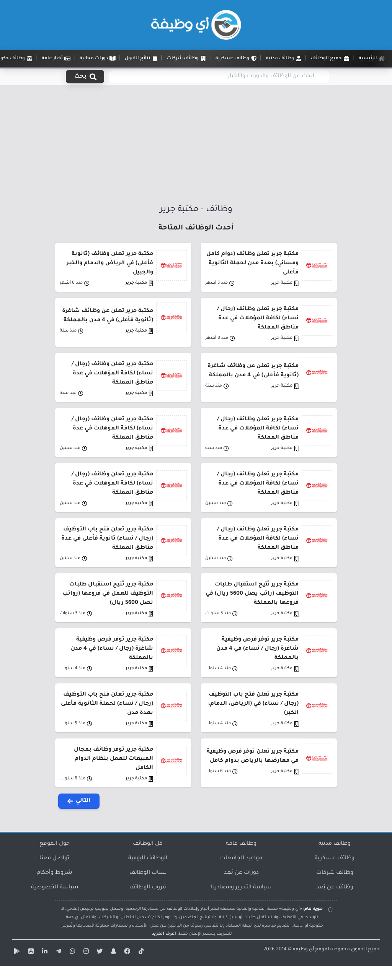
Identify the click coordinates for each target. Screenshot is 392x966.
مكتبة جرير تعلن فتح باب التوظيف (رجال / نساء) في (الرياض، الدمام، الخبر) (253, 704)
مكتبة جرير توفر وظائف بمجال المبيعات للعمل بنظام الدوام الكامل (113, 759)
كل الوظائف (148, 844)
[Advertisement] (196, 146)
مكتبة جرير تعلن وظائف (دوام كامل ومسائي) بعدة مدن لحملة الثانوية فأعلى (252, 263)
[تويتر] (99, 953)
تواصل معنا (54, 858)
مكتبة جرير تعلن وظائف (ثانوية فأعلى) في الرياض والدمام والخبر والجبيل (110, 263)
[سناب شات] (112, 953)
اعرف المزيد (164, 934)
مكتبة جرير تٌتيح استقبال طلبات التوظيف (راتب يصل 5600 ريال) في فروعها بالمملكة (252, 594)
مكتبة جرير (281, 283)
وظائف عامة (241, 844)
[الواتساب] (71, 953)
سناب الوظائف (148, 873)
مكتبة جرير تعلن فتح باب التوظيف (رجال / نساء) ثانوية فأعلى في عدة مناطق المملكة (107, 539)
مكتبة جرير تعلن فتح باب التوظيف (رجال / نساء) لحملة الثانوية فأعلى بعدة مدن (107, 704)
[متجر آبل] (30, 953)
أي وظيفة (303, 949)
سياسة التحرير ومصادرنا (241, 888)
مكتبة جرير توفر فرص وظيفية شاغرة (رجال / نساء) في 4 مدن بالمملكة (257, 649)
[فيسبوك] (126, 953)
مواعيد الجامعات (241, 858)
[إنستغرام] (85, 953)
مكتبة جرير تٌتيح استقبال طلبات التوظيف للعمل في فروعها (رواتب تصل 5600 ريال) (107, 594)
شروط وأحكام (54, 873)
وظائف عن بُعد (334, 888)
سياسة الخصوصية (54, 888)
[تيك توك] (140, 953)
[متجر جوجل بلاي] (16, 953)
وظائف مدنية (334, 844)
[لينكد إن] (43, 953)
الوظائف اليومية (147, 858)
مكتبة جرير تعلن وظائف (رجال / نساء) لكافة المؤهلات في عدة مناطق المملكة (258, 318)
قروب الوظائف (147, 888)
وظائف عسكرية (334, 858)
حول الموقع (54, 844)
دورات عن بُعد (241, 873)
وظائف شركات (334, 873)
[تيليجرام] (57, 953)
